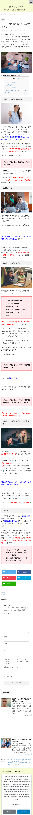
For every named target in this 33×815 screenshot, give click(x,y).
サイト (6, 650)
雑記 (4, 592)
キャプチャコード (9, 677)
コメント (7, 613)
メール (6, 643)
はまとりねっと (16, 6)
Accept (24, 811)
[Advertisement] (16, 729)
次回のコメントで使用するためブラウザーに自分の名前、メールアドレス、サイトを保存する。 (16, 661)
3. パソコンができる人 (12, 87)
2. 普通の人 (8, 85)
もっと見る (28, 715)
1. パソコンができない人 (13, 82)
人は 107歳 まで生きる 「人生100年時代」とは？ (22, 740)
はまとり (9, 599)
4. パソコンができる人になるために (16, 90)
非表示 (18, 78)
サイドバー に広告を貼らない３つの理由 (19, 760)
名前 (5, 637)
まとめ (7, 92)
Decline (9, 811)
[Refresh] (18, 667)
